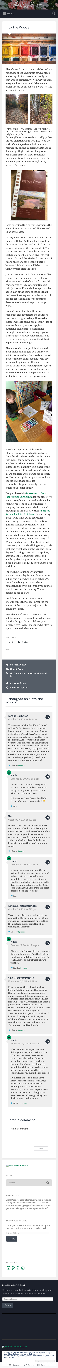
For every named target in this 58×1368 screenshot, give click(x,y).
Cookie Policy (9, 1357)
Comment (41, 1148)
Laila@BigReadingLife (22, 905)
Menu (10, 13)
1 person (21, 765)
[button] (17, 109)
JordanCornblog (18, 715)
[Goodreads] (18, 1268)
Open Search (53, 13)
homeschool (33, 673)
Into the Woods (17, 27)
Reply (47, 717)
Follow (11, 1238)
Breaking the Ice (18, 683)
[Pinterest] (13, 1268)
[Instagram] (8, 1268)
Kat (10, 816)
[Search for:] (29, 1182)
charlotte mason (18, 673)
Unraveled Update (19, 688)
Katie (14, 775)
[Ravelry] (23, 1268)
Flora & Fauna (16, 669)
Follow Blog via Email (16, 1221)
